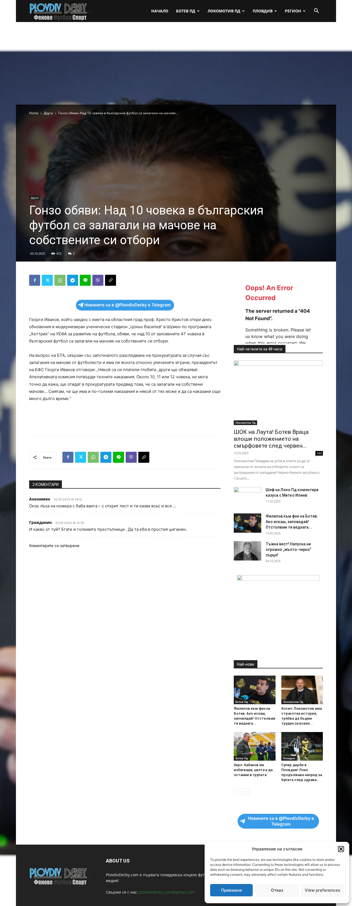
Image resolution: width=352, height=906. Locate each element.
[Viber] (97, 280)
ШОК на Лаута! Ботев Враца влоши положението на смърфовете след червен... (271, 439)
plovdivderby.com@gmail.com (166, 892)
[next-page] (246, 791)
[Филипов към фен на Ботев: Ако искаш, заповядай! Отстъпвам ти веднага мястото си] (247, 523)
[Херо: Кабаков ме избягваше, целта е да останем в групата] (255, 746)
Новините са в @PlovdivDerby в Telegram (127, 305)
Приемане (231, 890)
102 (319, 453)
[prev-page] (237, 791)
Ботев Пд (185, 10)
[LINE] (85, 280)
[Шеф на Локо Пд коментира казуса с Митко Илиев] (247, 496)
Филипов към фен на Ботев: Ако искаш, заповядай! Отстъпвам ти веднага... (292, 521)
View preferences (322, 890)
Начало (159, 10)
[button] (341, 849)
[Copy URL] (110, 280)
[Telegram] (72, 280)
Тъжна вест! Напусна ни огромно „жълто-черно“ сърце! (288, 549)
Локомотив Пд (224, 10)
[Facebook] (34, 280)
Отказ (277, 890)
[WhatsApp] (59, 280)
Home (33, 113)
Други (48, 113)
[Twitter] (47, 280)
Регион (293, 10)
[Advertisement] (176, 63)
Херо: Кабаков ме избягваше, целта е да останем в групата (253, 770)
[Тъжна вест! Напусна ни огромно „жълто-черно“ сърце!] (247, 551)
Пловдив (263, 10)
